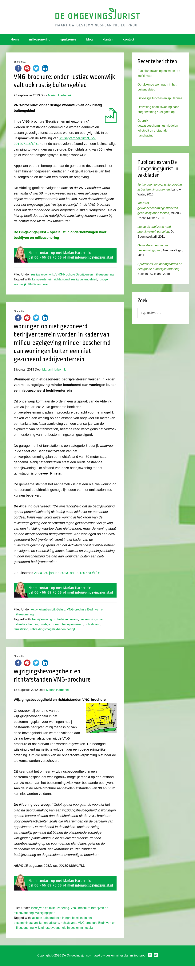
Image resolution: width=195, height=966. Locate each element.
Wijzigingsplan (45, 912)
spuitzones (68, 39)
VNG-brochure (38, 284)
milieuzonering (39, 39)
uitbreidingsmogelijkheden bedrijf (52, 629)
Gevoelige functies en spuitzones (159, 98)
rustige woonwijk (42, 274)
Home (15, 39)
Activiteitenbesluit (43, 609)
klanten (108, 39)
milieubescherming (26, 624)
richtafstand (62, 279)
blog (89, 39)
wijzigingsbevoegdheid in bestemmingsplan (64, 927)
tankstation (21, 629)
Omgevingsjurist (97, 17)
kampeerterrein (42, 279)
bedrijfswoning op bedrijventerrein (55, 619)
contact (128, 39)
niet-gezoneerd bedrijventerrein (62, 624)
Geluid (60, 609)
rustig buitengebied (84, 279)
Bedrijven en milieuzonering (50, 908)
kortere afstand (49, 922)
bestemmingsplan (92, 619)
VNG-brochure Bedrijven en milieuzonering (84, 274)
